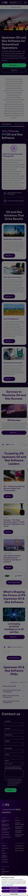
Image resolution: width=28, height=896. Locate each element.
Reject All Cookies (14, 891)
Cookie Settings (14, 894)
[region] (14, 885)
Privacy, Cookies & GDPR (7, 885)
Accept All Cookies (14, 888)
